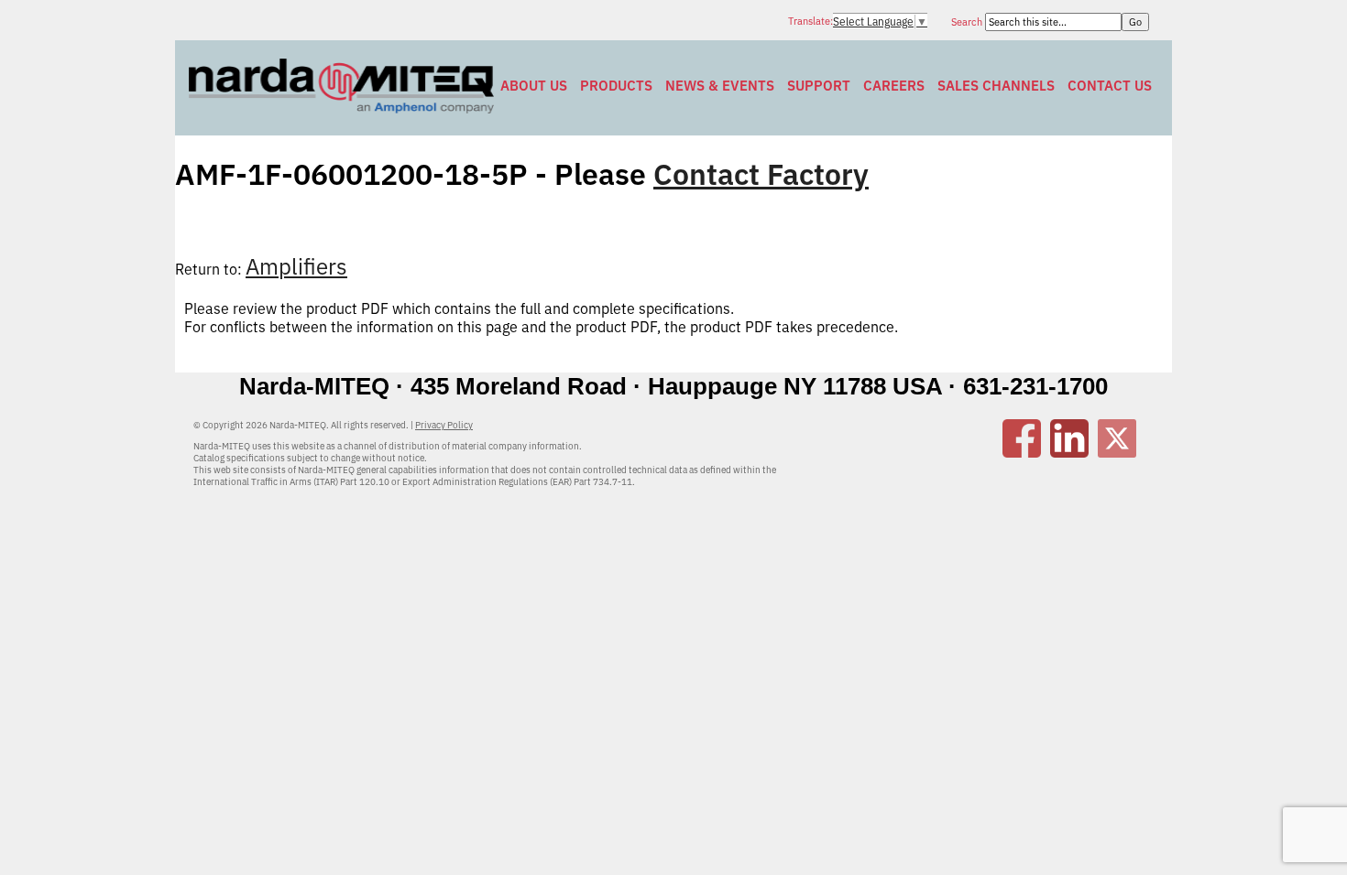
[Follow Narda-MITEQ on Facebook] (1022, 452)
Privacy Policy (444, 425)
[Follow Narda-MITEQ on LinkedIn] (1069, 452)
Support (818, 85)
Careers (894, 85)
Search (968, 22)
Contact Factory (761, 174)
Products (616, 85)
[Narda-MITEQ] (341, 108)
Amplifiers (296, 266)
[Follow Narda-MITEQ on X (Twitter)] (1117, 452)
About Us (533, 85)
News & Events (719, 85)
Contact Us (1110, 85)
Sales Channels (996, 85)
